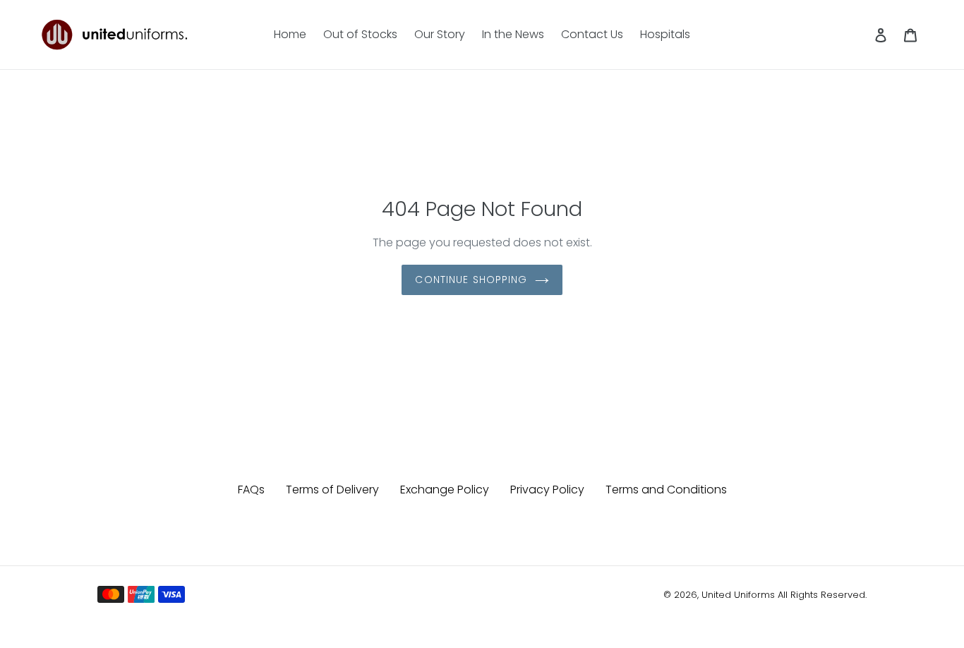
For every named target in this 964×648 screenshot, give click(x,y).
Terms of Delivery (332, 489)
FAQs (251, 489)
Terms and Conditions (666, 489)
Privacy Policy (547, 489)
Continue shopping (471, 279)
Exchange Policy (444, 489)
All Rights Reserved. (822, 594)
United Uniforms (738, 594)
